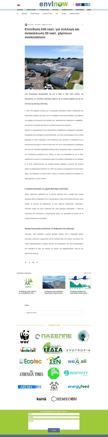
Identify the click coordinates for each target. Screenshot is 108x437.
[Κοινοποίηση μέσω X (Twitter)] (29, 262)
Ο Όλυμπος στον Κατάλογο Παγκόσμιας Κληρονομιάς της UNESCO (54, 292)
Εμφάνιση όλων (87, 273)
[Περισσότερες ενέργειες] (82, 25)
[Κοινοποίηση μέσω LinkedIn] (33, 262)
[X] (83, 4)
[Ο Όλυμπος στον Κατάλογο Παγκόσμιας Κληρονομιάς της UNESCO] (54, 282)
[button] (89, 13)
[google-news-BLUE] (88, 4)
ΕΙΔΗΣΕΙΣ (24, 13)
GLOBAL (63, 13)
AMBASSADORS (75, 13)
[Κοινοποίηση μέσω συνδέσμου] (37, 262)
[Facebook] (80, 4)
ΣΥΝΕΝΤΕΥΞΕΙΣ (47, 13)
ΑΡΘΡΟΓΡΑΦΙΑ (35, 13)
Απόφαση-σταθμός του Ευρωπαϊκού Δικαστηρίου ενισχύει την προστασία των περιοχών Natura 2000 (79, 292)
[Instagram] (77, 4)
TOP (57, 13)
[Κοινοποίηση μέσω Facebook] (25, 262)
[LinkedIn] (85, 4)
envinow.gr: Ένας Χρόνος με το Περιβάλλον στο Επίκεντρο (27, 292)
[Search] (73, 4)
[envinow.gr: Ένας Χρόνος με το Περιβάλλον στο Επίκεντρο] (28, 282)
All (17, 13)
